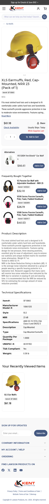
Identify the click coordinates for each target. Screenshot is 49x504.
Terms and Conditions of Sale (29, 491)
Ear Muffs (9, 24)
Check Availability (11, 127)
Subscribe (40, 433)
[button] (20, 75)
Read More (6, 116)
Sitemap (33, 494)
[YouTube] (21, 470)
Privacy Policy (12, 491)
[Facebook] (3, 470)
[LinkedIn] (15, 470)
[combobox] (24, 17)
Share (42, 123)
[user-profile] (38, 8)
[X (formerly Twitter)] (9, 470)
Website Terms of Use (20, 494)
